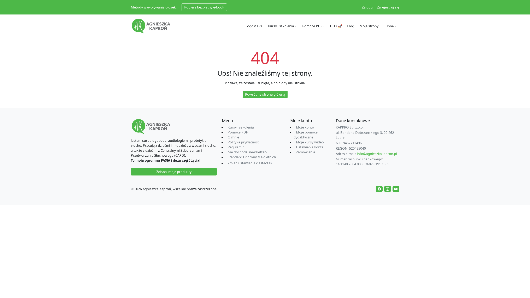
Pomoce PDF (312, 26)
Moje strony (369, 26)
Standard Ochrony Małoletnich (252, 157)
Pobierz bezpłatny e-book (204, 7)
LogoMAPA (254, 26)
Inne (390, 26)
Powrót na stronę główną (265, 94)
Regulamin (236, 147)
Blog (350, 26)
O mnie (233, 137)
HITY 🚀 (336, 26)
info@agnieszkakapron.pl (377, 153)
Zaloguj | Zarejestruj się (380, 7)
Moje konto (305, 127)
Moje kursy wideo (310, 142)
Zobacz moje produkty (174, 171)
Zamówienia (305, 152)
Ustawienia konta (309, 147)
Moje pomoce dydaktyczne (306, 134)
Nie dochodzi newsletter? (247, 152)
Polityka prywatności (244, 142)
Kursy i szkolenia (281, 26)
